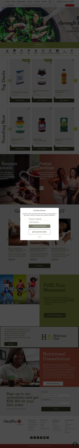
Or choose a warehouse (35, 219)
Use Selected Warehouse (39, 226)
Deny (39, 236)
